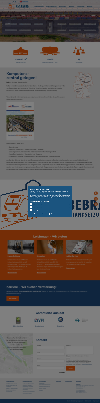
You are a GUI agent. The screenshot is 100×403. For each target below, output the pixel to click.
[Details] (69, 203)
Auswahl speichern (35, 213)
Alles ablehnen (45, 213)
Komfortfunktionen (37, 207)
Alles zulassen (54, 213)
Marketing (35, 210)
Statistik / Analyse (37, 204)
